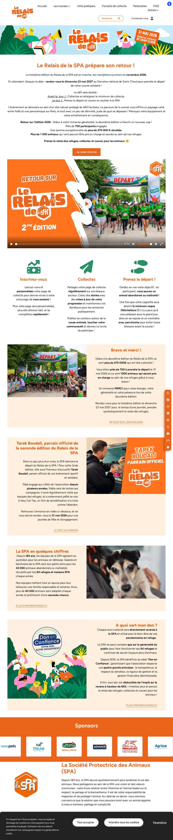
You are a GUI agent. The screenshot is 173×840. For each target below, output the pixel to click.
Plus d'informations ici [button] (31, 605)
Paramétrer (160, 822)
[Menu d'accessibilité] (169, 4)
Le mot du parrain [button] (66, 530)
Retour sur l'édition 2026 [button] (126, 422)
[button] (168, 393)
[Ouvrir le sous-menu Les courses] (69, 6)
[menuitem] (42, 6)
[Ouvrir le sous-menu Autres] (157, 10)
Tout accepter (85, 822)
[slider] (68, 244)
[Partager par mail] (168, 433)
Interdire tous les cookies (124, 822)
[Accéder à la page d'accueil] (22, 12)
